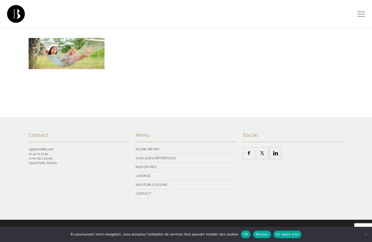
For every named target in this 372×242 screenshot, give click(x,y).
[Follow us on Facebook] (249, 153)
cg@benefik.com (41, 149)
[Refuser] (365, 234)
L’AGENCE (143, 176)
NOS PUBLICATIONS (151, 185)
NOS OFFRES (146, 167)
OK (245, 234)
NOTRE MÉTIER (147, 149)
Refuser (262, 234)
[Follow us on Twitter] (262, 153)
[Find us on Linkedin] (276, 153)
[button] (361, 13)
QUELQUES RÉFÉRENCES (156, 158)
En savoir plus (287, 234)
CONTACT (143, 193)
